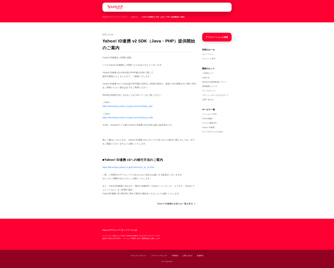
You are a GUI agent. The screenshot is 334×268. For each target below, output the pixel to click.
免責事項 (200, 256)
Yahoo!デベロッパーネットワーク (114, 17)
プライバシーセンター (159, 256)
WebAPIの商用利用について (214, 82)
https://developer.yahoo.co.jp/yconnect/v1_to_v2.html (128, 167)
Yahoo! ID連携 (208, 127)
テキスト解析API (209, 123)
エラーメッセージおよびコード (215, 95)
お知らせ (134, 17)
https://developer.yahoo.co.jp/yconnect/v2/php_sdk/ (127, 106)
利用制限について (209, 86)
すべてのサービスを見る (212, 132)
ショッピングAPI (209, 114)
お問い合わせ (208, 99)
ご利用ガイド (208, 73)
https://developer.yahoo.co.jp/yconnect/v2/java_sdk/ (127, 117)
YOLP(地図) (207, 118)
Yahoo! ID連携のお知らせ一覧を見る (175, 204)
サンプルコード (208, 91)
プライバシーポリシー (139, 256)
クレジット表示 (208, 59)
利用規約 (175, 256)
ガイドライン (208, 54)
